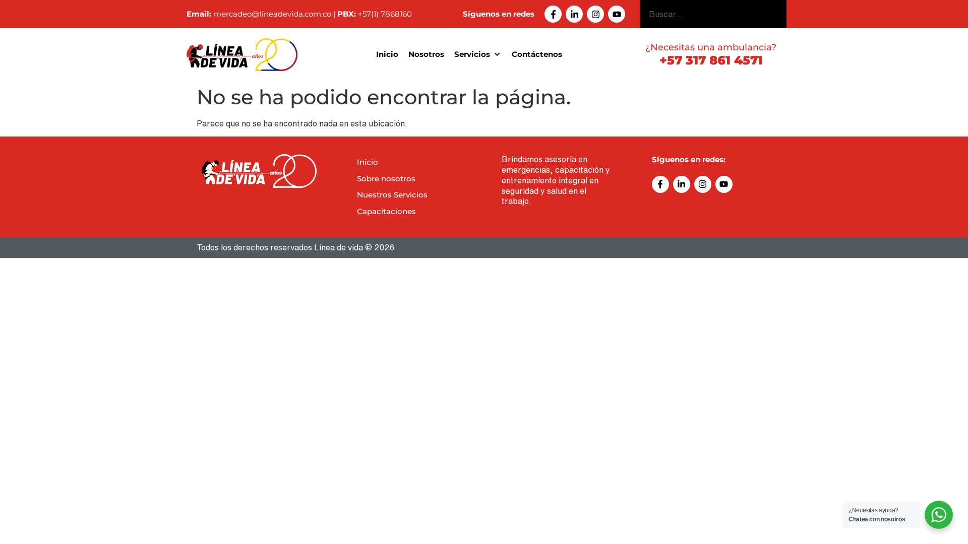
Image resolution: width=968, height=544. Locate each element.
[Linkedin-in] (574, 14)
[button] (478, 54)
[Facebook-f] (553, 14)
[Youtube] (616, 14)
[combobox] (713, 14)
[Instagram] (595, 14)
